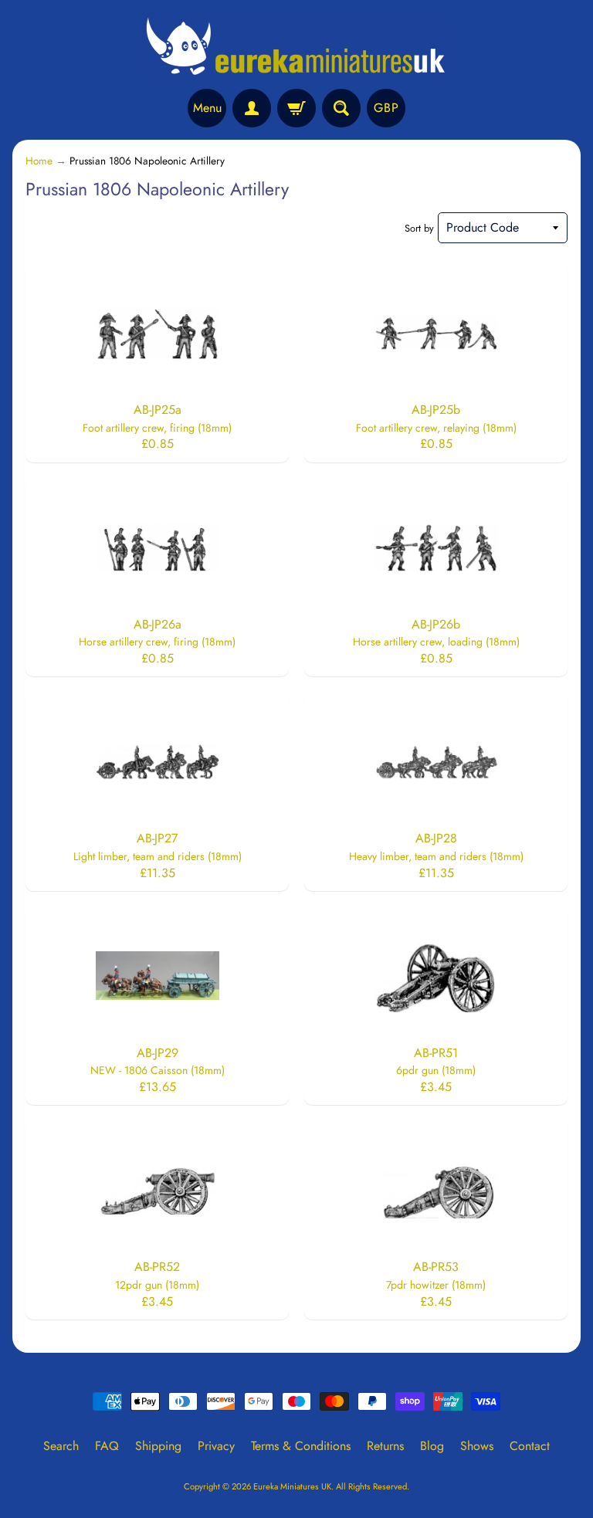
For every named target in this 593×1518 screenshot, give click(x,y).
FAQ (107, 1446)
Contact (530, 1446)
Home (39, 160)
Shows (476, 1446)
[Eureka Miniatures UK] (296, 46)
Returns (385, 1446)
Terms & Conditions (301, 1446)
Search (61, 1446)
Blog (432, 1446)
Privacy (216, 1446)
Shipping (158, 1446)
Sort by (419, 228)
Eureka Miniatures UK (292, 1486)
